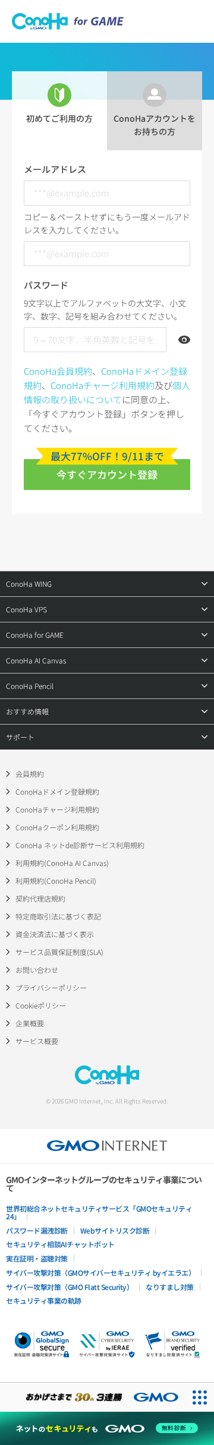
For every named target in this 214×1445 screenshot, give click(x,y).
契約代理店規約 (40, 898)
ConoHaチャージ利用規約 (103, 385)
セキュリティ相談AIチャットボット (60, 1244)
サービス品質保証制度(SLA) (59, 952)
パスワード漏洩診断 (37, 1230)
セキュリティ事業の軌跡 (43, 1300)
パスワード (46, 285)
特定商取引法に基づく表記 (58, 916)
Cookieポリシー (40, 1005)
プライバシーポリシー (51, 987)
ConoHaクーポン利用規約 (57, 827)
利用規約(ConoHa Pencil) (55, 880)
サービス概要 (36, 1041)
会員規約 (29, 774)
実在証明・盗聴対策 (37, 1258)
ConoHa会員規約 (58, 371)
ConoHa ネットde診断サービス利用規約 (79, 845)
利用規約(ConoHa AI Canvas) (62, 863)
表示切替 (184, 340)
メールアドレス (55, 169)
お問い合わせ (36, 970)
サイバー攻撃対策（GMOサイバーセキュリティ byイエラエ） (100, 1272)
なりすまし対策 (170, 1287)
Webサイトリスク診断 (115, 1230)
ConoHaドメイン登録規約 (57, 791)
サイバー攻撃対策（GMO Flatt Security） (69, 1287)
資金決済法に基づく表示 (54, 934)
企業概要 (29, 1023)
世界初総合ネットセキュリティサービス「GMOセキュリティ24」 (99, 1212)
